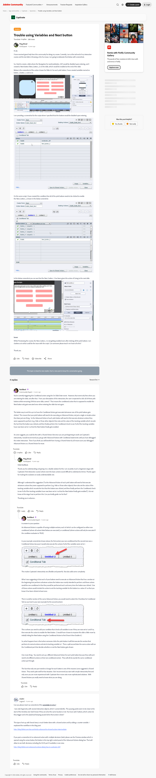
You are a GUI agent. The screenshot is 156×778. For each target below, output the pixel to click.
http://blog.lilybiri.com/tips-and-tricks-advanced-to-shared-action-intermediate (40, 729)
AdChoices (113, 775)
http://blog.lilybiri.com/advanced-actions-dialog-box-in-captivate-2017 (37, 747)
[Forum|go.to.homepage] (13, 5)
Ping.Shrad (23, 44)
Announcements (52, 5)
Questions (33, 11)
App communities (14, 11)
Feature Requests (66, 5)
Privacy (60, 775)
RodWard (22, 389)
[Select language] (123, 5)
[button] (133, 5)
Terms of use (52, 775)
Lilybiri (21, 699)
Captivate (24, 11)
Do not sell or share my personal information (92, 775)
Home (5, 11)
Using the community (40, 775)
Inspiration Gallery (81, 5)
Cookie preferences (70, 775)
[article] (54, 421)
